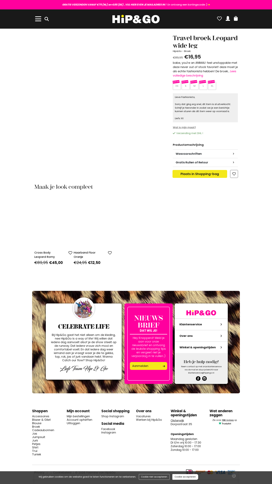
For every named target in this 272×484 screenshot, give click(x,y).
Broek (36, 426)
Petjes (36, 444)
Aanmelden (140, 366)
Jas (34, 433)
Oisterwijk (177, 420)
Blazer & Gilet (41, 420)
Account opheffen (79, 420)
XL (212, 86)
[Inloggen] (228, 18)
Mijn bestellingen (78, 416)
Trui (34, 451)
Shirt (35, 447)
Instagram (108, 432)
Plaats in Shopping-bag (200, 175)
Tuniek (36, 454)
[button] (236, 18)
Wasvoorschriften (189, 154)
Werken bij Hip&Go (149, 420)
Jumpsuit (38, 437)
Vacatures (143, 416)
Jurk (35, 440)
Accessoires (40, 416)
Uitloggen (73, 423)
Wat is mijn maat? (184, 127)
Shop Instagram (112, 416)
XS (176, 86)
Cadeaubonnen (43, 430)
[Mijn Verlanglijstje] (219, 18)
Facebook (108, 429)
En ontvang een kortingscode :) (134, 4)
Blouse (36, 423)
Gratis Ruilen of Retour (192, 162)
